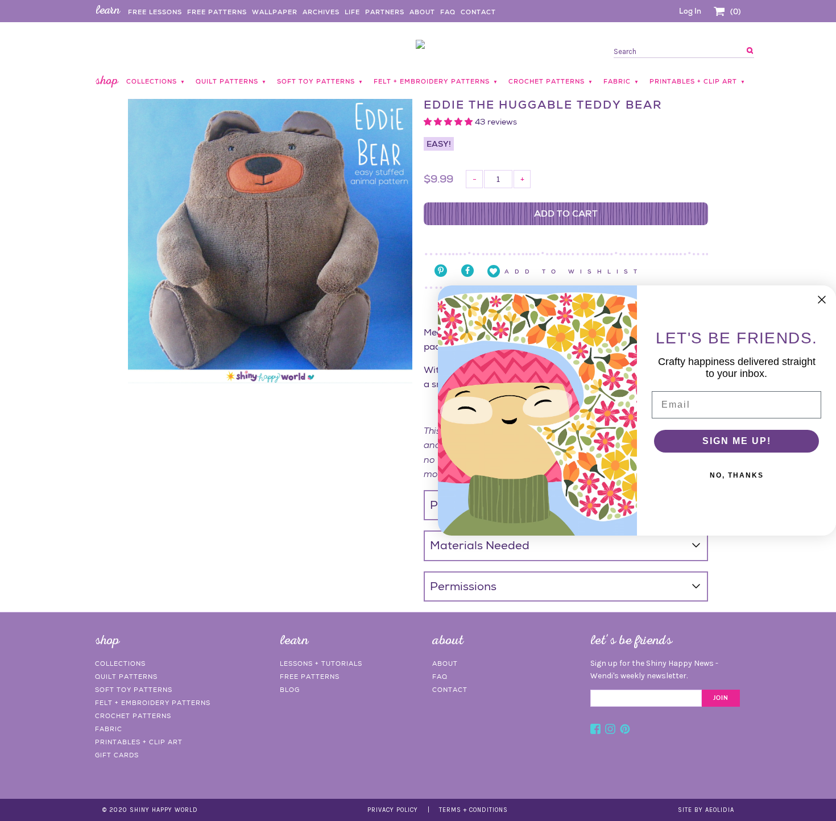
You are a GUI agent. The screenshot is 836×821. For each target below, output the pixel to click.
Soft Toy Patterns (133, 690)
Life (352, 12)
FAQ (448, 12)
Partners (384, 12)
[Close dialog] (821, 299)
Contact (478, 12)
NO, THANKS (737, 475)
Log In (690, 11)
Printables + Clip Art (139, 742)
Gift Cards (117, 755)
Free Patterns (217, 12)
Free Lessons (155, 12)
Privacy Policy (392, 810)
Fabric (108, 729)
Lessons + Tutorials (321, 663)
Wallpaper (274, 12)
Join (721, 698)
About (422, 12)
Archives (321, 12)
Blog (290, 690)
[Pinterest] (625, 730)
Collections (120, 663)
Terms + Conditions (473, 810)
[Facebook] (595, 730)
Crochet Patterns (133, 716)
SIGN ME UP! (736, 441)
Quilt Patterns (126, 677)
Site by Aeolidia (706, 810)
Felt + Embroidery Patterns (152, 703)
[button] (449, 122)
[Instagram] (610, 730)
